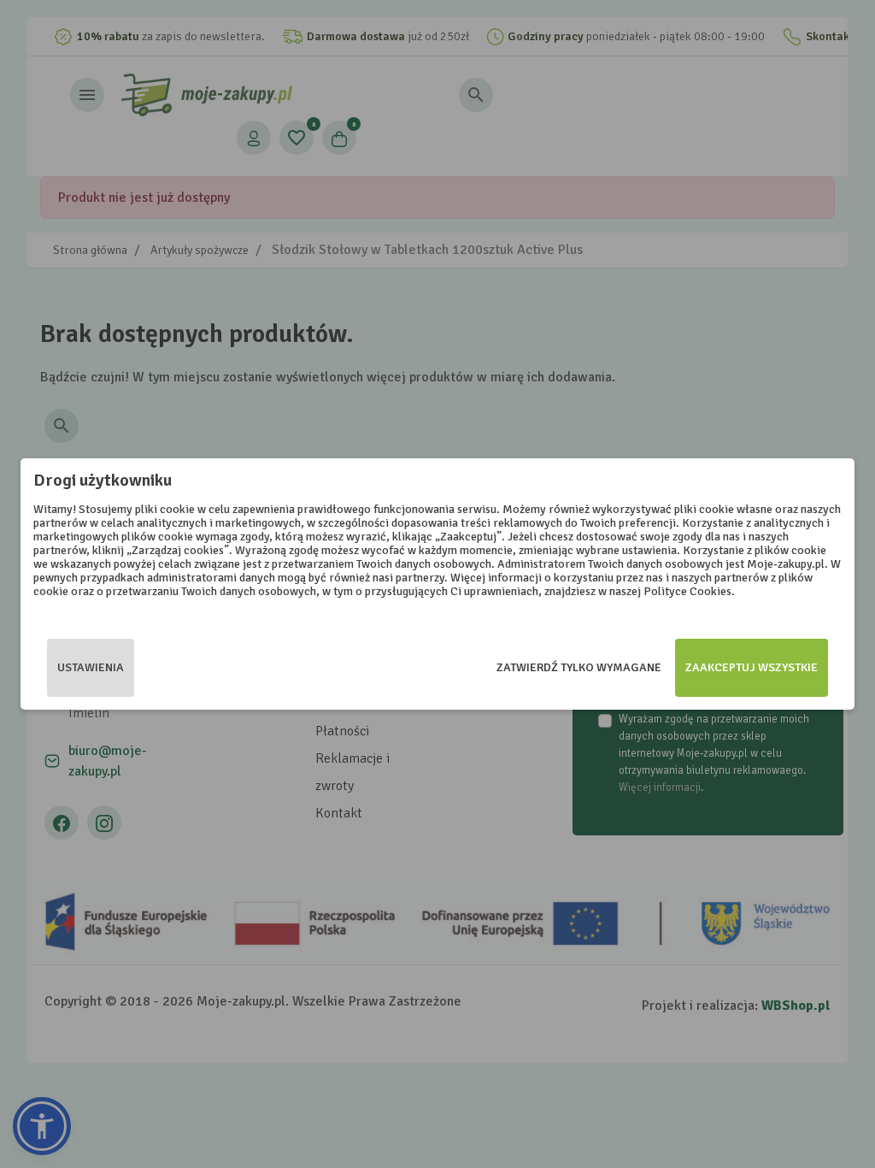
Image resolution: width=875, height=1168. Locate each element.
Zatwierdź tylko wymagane (578, 667)
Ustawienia (90, 667)
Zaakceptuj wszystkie (751, 667)
